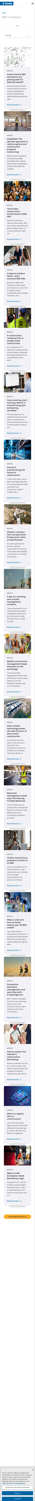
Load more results (17, 1217)
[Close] (33, 1470)
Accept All (17, 1499)
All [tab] (17, 26)
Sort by (8, 35)
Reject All (17, 1493)
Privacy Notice (20, 1483)
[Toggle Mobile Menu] (33, 3)
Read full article (13, 105)
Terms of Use (6, 1483)
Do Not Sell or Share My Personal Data (18, 1487)
